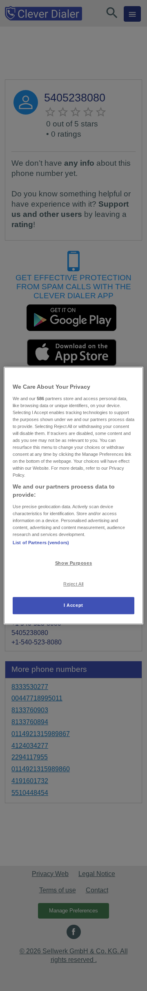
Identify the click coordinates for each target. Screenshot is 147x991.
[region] (73, 495)
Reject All (73, 583)
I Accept (73, 605)
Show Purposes (73, 563)
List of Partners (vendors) (41, 542)
